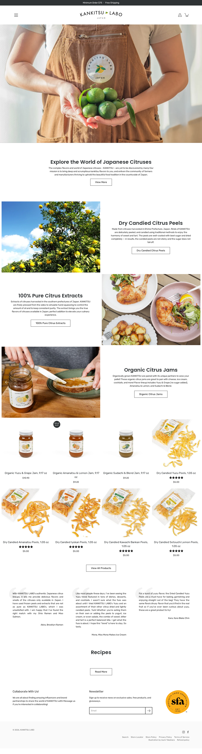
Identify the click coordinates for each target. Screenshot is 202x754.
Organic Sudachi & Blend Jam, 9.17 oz (126, 472)
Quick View (26, 443)
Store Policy (151, 737)
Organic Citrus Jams (151, 394)
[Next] (95, 237)
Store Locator (137, 737)
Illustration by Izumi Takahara (162, 740)
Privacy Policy (165, 737)
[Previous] (7, 237)
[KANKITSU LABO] (101, 15)
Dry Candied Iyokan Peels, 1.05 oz (76, 542)
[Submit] (148, 710)
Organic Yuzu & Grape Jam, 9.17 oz (26, 472)
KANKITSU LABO (27, 730)
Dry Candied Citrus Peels (151, 250)
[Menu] (16, 15)
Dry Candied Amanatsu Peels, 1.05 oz (26, 542)
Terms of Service (181, 737)
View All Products (101, 568)
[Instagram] (183, 732)
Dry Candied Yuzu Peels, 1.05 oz (176, 472)
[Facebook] (188, 732)
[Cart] (186, 15)
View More (101, 182)
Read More (101, 671)
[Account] (179, 15)
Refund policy (183, 740)
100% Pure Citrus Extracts (50, 323)
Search (125, 737)
